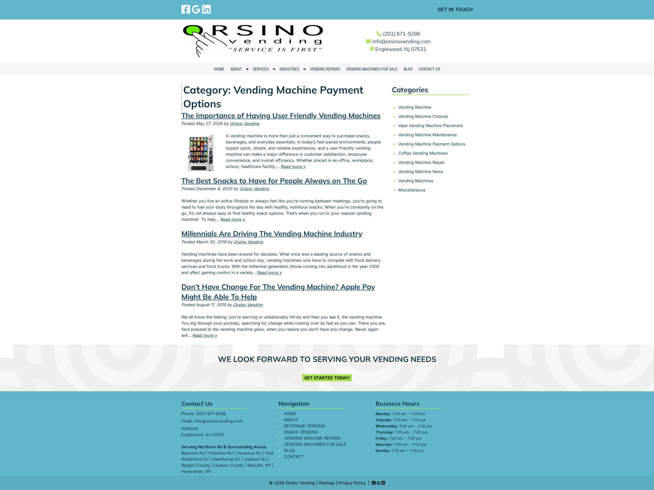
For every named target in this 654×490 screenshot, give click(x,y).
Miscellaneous (411, 189)
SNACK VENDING (301, 432)
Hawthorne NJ (226, 459)
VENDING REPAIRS (325, 69)
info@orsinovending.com (401, 41)
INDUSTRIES (289, 69)
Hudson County (229, 465)
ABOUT (236, 69)
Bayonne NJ (193, 452)
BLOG (408, 69)
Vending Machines (415, 180)
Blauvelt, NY (259, 465)
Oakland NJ (255, 459)
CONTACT (294, 456)
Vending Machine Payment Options (431, 143)
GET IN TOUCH (455, 9)
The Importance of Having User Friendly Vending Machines (280, 115)
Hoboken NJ (220, 452)
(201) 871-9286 (401, 33)
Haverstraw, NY (196, 471)
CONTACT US (429, 69)
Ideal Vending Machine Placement (430, 125)
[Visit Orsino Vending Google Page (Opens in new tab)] (196, 9)
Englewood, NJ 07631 (400, 49)
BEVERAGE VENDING (304, 425)
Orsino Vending (244, 123)
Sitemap (326, 482)
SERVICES (261, 69)
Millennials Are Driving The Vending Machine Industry (271, 233)
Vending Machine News (420, 171)
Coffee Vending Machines (423, 153)
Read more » (293, 166)
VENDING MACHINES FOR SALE (372, 69)
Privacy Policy (352, 482)
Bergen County (195, 465)
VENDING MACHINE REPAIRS (312, 438)
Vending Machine (414, 107)
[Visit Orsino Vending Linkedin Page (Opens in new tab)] (206, 9)
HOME (219, 69)
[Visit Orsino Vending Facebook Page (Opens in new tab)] (185, 9)
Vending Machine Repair (421, 162)
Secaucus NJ (249, 452)
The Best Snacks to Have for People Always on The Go (274, 180)
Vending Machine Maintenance (427, 134)
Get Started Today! (327, 377)
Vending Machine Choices (423, 116)
